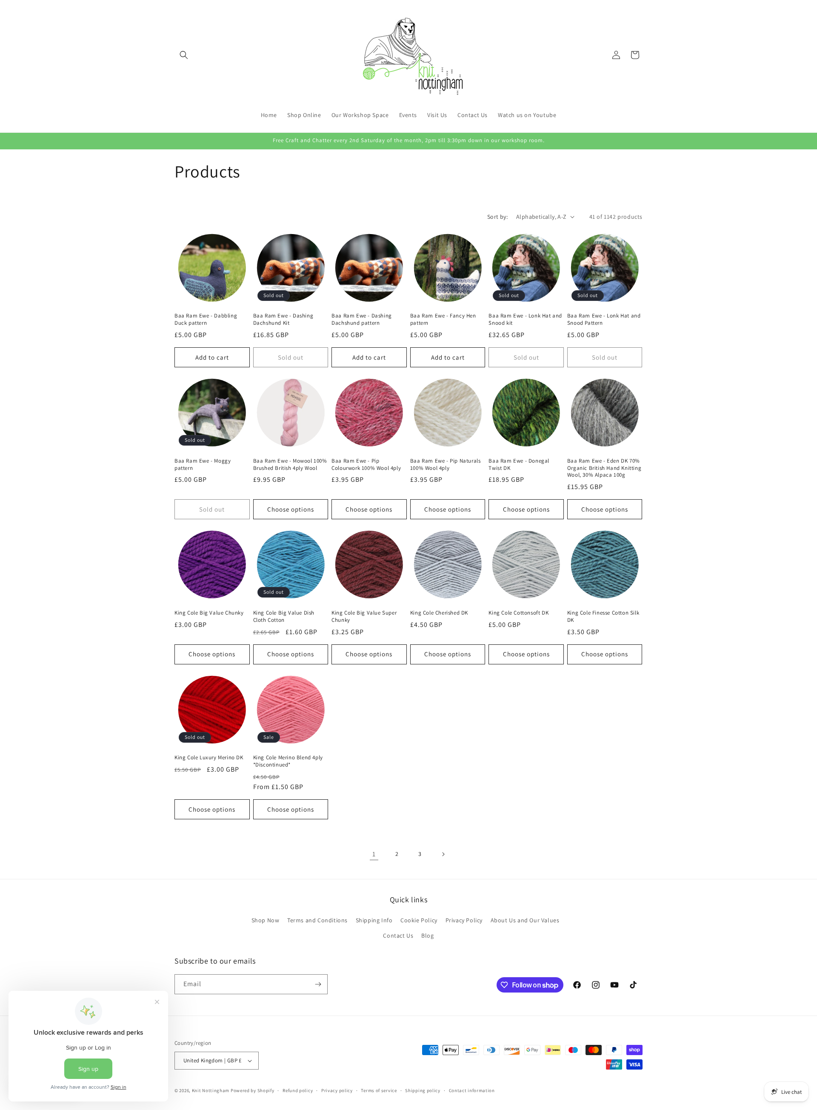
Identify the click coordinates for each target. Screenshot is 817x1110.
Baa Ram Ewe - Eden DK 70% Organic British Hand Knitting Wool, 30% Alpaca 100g (604, 468)
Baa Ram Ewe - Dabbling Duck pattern (205, 319)
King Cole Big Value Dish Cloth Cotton (283, 616)
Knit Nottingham (211, 1090)
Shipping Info (374, 920)
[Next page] (443, 854)
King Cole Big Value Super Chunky (364, 616)
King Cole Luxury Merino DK (208, 757)
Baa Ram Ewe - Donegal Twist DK (518, 465)
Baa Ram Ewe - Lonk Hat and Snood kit (525, 319)
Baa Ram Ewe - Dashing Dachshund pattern (361, 319)
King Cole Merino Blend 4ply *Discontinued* (288, 761)
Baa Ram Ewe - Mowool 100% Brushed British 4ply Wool (290, 465)
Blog (427, 935)
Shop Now (265, 920)
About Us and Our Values (525, 920)
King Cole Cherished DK (439, 612)
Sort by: (497, 216)
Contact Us (398, 935)
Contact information (472, 1090)
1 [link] (374, 854)
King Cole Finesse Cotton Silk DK (603, 616)
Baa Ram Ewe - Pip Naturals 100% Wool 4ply (445, 465)
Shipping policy (422, 1090)
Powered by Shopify (252, 1090)
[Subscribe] (318, 984)
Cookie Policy (418, 920)
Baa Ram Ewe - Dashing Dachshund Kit (283, 319)
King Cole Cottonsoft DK (518, 612)
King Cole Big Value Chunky (209, 612)
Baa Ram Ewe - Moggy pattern (202, 465)
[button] (183, 55)
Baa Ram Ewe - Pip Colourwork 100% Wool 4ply (366, 465)
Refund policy (298, 1090)
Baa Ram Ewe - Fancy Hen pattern (443, 319)
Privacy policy (337, 1090)
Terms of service (379, 1090)
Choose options (290, 509)
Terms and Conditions (317, 920)
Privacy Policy (464, 920)
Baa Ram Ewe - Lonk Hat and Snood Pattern (604, 319)
